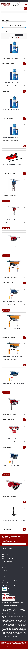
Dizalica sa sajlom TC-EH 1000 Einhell (11, 493)
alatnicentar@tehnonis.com (7, 582)
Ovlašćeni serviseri (6, 563)
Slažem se (9, 646)
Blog (3, 574)
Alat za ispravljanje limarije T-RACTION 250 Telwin (13, 520)
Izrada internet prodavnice (12, 638)
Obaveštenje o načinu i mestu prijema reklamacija (12, 567)
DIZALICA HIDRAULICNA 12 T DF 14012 (10, 137)
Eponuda (11, 594)
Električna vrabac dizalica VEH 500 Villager (12, 328)
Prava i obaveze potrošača (8, 552)
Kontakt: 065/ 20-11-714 (20, 1)
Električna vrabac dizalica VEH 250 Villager (12, 274)
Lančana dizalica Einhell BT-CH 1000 (10, 192)
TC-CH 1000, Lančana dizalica (9, 219)
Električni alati (8, 11)
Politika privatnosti (6, 565)
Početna (3, 11)
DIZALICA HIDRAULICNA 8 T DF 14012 (10, 109)
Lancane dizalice (5, 22)
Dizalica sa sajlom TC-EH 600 (9, 438)
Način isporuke (5, 556)
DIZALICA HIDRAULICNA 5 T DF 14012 (10, 82)
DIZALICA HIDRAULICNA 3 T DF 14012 (10, 54)
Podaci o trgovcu (5, 578)
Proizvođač (4, 15)
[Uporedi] (24, 58)
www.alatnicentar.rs (8, 609)
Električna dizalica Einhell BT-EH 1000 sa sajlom (13, 465)
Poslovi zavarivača (11, 588)
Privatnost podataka (17, 646)
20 (11, 35)
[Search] (25, 8)
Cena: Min (12, 37)
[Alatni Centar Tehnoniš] (6, 4)
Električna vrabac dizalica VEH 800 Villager (12, 356)
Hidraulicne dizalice (6, 20)
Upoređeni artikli (18, 35)
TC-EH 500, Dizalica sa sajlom (9, 410)
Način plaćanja (5, 554)
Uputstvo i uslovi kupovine (7, 550)
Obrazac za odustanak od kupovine (11, 558)
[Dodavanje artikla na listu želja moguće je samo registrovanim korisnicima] (24, 42)
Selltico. (20, 638)
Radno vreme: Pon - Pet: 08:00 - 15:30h (10, 580)
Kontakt (3, 576)
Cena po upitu (6, 200)
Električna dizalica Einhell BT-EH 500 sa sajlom (13, 383)
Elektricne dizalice (6, 18)
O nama (3, 572)
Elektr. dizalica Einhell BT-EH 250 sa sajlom (12, 301)
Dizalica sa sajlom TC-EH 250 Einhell (10, 246)
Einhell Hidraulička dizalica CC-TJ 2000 (11, 164)
